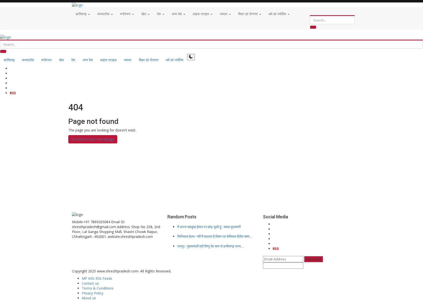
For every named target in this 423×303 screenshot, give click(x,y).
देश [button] (159, 14)
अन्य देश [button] (177, 14)
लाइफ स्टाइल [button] (201, 14)
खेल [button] (144, 14)
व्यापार (127, 60)
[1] (191, 57)
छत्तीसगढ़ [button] (82, 14)
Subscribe (313, 259)
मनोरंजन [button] (125, 14)
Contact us (90, 283)
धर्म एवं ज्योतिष (174, 60)
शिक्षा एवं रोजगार (148, 60)
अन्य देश (87, 60)
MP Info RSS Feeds (97, 278)
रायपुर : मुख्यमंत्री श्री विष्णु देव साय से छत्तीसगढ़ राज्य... (210, 246)
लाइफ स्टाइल (108, 60)
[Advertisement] (211, 177)
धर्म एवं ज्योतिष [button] (278, 14)
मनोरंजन (46, 60)
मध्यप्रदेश (28, 60)
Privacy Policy (92, 293)
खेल (61, 60)
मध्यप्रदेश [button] (103, 14)
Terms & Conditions (98, 288)
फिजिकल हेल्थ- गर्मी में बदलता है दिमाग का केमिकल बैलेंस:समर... (214, 236)
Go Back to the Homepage (92, 139)
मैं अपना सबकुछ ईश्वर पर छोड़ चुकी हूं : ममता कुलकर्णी (209, 227)
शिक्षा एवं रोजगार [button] (248, 14)
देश (73, 60)
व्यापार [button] (224, 14)
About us (89, 298)
